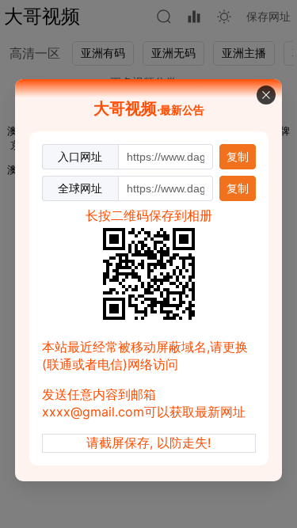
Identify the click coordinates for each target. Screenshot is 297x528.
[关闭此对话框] (266, 94)
